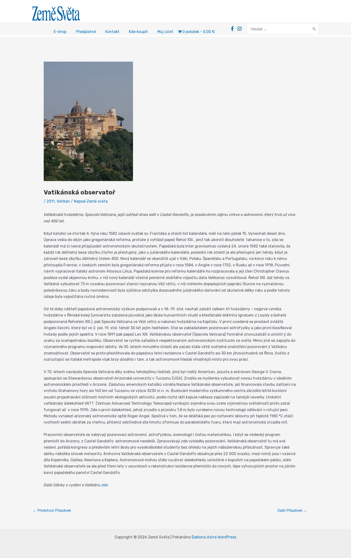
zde (104, 485)
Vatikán (63, 201)
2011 (51, 201)
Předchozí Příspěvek (52, 510)
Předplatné (86, 31)
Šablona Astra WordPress (213, 537)
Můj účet (165, 31)
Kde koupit (138, 31)
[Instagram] (239, 28)
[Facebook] (232, 28)
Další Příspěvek (292, 510)
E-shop (60, 31)
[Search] (314, 28)
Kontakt (112, 31)
